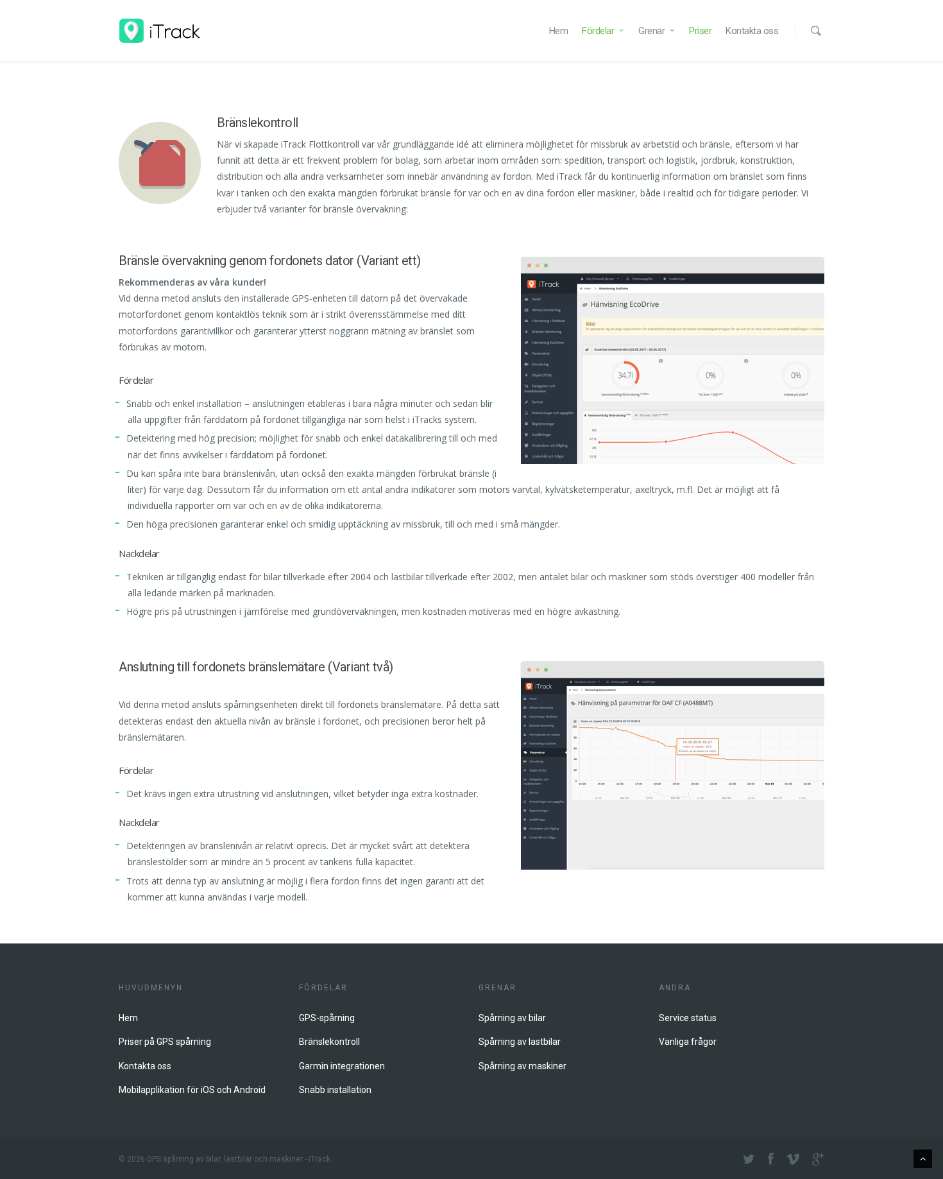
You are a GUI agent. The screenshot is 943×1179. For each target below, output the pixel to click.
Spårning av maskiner (522, 1066)
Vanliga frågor (688, 1042)
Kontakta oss (752, 31)
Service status (688, 1018)
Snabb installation (335, 1090)
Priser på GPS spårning (165, 1042)
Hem (558, 31)
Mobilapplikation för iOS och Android (192, 1090)
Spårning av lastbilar (520, 1042)
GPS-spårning (327, 1018)
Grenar (651, 31)
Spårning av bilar (512, 1018)
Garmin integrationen (342, 1066)
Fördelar (598, 31)
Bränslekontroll (329, 1042)
